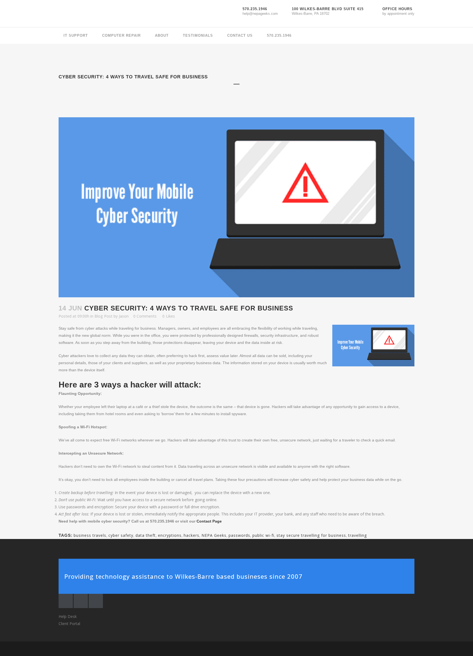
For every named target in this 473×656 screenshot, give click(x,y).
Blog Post (103, 316)
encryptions (169, 535)
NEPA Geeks (213, 535)
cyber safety (120, 535)
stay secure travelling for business (311, 535)
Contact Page (209, 521)
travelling (357, 535)
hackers (191, 535)
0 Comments (145, 316)
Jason (124, 316)
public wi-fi (263, 535)
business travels (90, 535)
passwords (239, 535)
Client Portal (69, 623)
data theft (145, 535)
